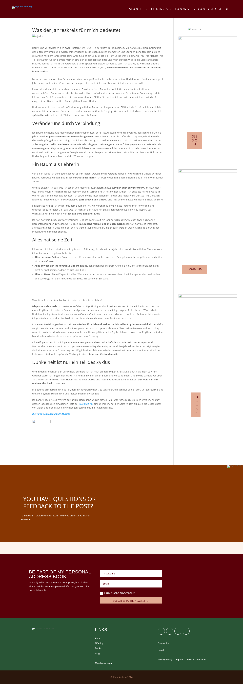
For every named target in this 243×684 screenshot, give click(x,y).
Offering (99, 643)
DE (227, 9)
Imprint (179, 659)
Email (161, 650)
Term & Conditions (196, 659)
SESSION (194, 140)
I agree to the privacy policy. (120, 592)
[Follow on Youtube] (186, 631)
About (135, 9)
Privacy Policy (165, 659)
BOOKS (197, 405)
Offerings (157, 9)
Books (98, 648)
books (182, 9)
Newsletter (163, 643)
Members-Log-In (104, 663)
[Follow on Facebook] (169, 631)
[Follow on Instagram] (161, 631)
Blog (97, 653)
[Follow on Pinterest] (177, 631)
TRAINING (194, 269)
